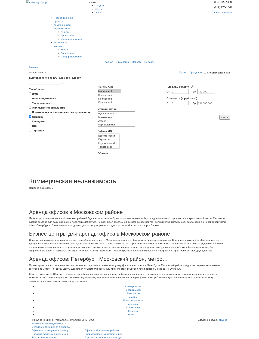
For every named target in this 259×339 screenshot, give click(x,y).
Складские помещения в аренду (50, 326)
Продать (99, 5)
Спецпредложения (71, 39)
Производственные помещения (103, 333)
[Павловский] (109, 102)
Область (103, 153)
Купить (65, 31)
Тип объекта (36, 89)
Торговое (38, 130)
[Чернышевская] (116, 124)
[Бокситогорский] (108, 135)
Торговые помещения (44, 337)
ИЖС (35, 93)
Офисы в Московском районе (102, 330)
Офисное (38, 116)
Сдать (98, 9)
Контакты (149, 61)
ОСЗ (34, 126)
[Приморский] (109, 98)
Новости (136, 61)
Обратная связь (223, 12)
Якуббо (223, 319)
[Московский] (109, 91)
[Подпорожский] (108, 143)
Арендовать (67, 35)
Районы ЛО (105, 131)
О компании (123, 61)
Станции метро (107, 108)
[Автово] (116, 121)
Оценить (100, 12)
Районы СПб (105, 86)
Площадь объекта (180, 86)
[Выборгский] (109, 95)
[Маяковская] (116, 117)
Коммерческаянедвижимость (62, 26)
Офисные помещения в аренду (50, 330)
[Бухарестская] (116, 113)
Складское (38, 121)
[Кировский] (108, 139)
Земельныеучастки (60, 44)
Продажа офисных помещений (50, 333)
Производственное (44, 98)
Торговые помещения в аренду (103, 337)
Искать (225, 117)
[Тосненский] (108, 147)
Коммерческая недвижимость (49, 323)
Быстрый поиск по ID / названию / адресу (55, 77)
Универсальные (42, 103)
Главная (108, 61)
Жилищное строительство (48, 107)
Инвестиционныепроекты (133, 302)
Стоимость (181, 98)
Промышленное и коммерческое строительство (62, 112)
